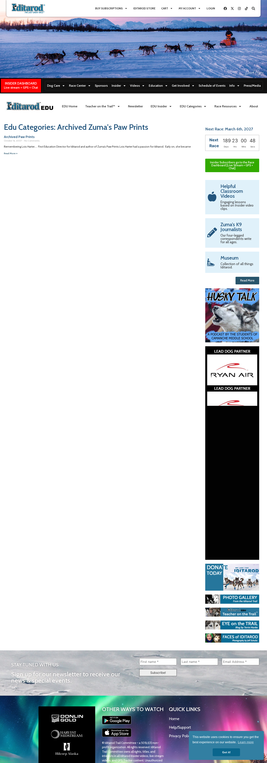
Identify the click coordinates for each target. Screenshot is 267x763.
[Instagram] (239, 8)
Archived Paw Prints (19, 137)
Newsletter (135, 106)
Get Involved (181, 85)
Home (174, 718)
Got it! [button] (226, 752)
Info (232, 85)
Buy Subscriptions (109, 8)
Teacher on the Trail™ (100, 106)
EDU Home (69, 106)
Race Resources (225, 106)
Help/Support (180, 727)
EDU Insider (159, 106)
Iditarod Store (144, 8)
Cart (164, 8)
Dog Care (53, 85)
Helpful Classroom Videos (231, 191)
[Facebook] (225, 8)
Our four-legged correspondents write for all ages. (235, 238)
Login (211, 8)
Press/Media (252, 85)
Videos (135, 85)
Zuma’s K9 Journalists (231, 227)
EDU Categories (191, 106)
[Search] (253, 8)
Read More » (10, 153)
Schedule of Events (212, 85)
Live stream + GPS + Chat (21, 87)
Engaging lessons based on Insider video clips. (237, 205)
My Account (187, 8)
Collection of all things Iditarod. (236, 265)
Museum (229, 258)
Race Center (77, 85)
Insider (116, 85)
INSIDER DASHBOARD (21, 83)
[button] (211, 377)
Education (156, 85)
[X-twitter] (232, 8)
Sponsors (101, 85)
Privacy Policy (180, 736)
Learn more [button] (246, 742)
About (253, 106)
